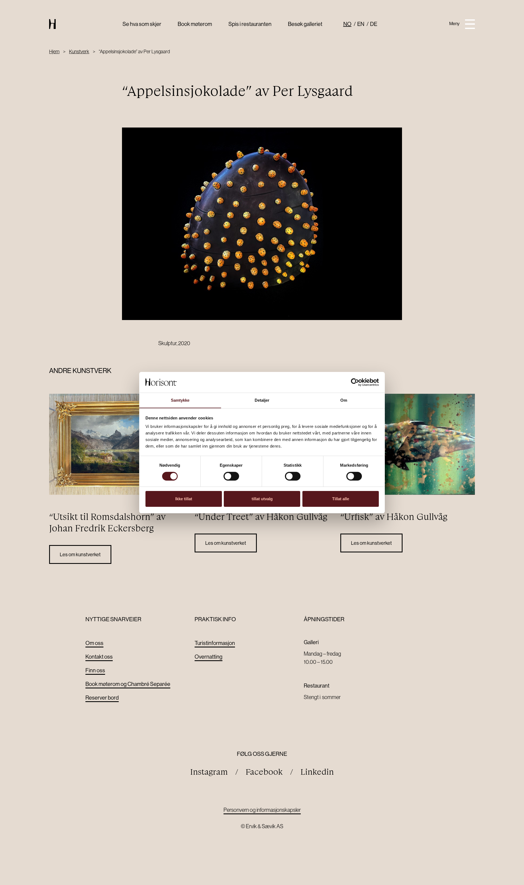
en (360, 23)
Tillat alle (340, 498)
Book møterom (195, 23)
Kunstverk (79, 51)
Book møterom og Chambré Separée (127, 683)
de (373, 23)
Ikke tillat (183, 498)
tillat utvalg (262, 498)
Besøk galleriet (305, 23)
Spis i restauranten (250, 23)
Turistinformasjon (215, 643)
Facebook (264, 771)
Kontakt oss (99, 656)
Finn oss (95, 670)
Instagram (209, 771)
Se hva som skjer (142, 23)
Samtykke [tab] (180, 400)
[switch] (231, 476)
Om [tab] (343, 400)
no (347, 23)
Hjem (54, 51)
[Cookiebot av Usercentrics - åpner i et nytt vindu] (355, 382)
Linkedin (317, 771)
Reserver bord (102, 697)
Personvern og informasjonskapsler (262, 809)
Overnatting (208, 656)
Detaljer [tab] (262, 400)
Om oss (94, 643)
